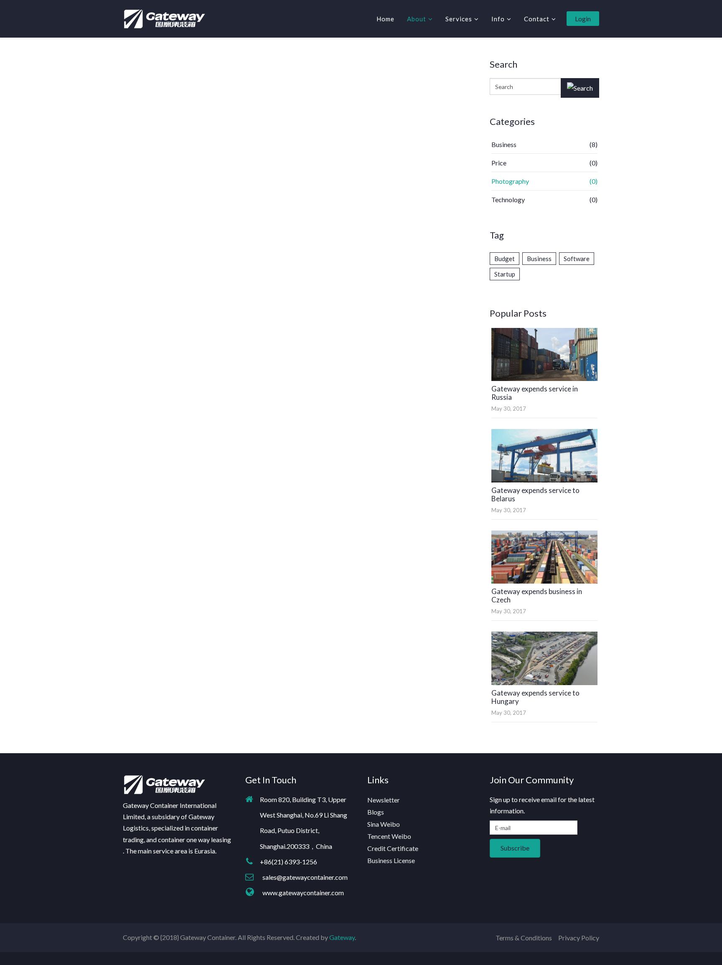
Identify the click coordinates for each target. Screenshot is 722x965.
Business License (391, 860)
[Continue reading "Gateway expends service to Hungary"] (544, 658)
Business (539, 258)
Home (385, 19)
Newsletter (383, 800)
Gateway (342, 937)
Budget (504, 258)
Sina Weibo (383, 824)
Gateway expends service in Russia (534, 392)
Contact (536, 19)
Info (498, 19)
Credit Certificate (392, 848)
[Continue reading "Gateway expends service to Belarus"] (544, 455)
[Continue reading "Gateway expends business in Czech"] (544, 557)
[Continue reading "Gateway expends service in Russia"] (544, 354)
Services (458, 19)
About (416, 19)
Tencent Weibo (389, 836)
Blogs (375, 812)
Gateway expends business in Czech (536, 595)
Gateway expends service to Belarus (535, 494)
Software (577, 258)
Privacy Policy (578, 938)
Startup (504, 274)
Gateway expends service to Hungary (535, 697)
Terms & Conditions (524, 938)
